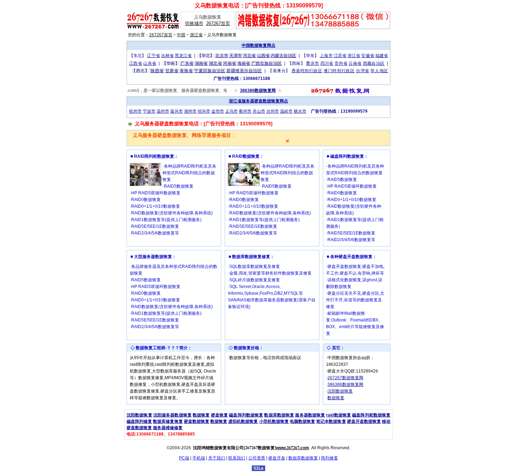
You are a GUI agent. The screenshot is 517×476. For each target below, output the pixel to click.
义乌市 (231, 111)
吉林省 (167, 55)
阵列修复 (329, 458)
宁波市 (149, 111)
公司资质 (256, 458)
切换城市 (194, 23)
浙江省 (196, 34)
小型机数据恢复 (274, 421)
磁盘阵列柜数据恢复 (371, 415)
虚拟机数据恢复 (243, 421)
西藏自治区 (374, 63)
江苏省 (340, 55)
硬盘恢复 (219, 415)
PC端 (184, 458)
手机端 (198, 458)
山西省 (263, 55)
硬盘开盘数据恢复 (364, 421)
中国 (181, 34)
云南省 (355, 63)
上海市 (326, 55)
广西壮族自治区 (266, 63)
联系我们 (236, 458)
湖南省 (201, 63)
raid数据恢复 (338, 415)
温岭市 (286, 111)
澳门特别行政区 (339, 70)
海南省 (243, 63)
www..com (292, 447)
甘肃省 (172, 70)
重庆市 (312, 63)
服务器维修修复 (168, 427)
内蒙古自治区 (283, 55)
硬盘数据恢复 (196, 421)
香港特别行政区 (307, 70)
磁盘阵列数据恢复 (246, 415)
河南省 (229, 63)
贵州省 (340, 63)
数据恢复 (335, 397)
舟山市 (259, 111)
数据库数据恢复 (279, 415)
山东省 (149, 63)
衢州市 (245, 111)
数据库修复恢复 (168, 421)
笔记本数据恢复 (331, 421)
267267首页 (218, 23)
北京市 (221, 55)
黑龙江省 (183, 55)
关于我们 (216, 458)
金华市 (217, 111)
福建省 (381, 55)
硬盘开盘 (276, 458)
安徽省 (367, 55)
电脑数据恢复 (302, 421)
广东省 (186, 63)
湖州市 (190, 111)
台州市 (272, 111)
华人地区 (379, 70)
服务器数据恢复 (310, 415)
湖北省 (215, 63)
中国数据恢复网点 (258, 45)
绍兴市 (204, 111)
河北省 (249, 55)
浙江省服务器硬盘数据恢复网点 (258, 101)
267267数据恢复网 (345, 377)
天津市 (235, 55)
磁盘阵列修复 (139, 421)
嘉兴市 (176, 111)
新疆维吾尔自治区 (244, 70)
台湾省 (362, 70)
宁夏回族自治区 (209, 70)
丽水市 (300, 111)
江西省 (135, 63)
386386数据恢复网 (258, 90)
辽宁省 (153, 55)
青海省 (186, 70)
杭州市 (135, 111)
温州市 (163, 111)
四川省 (326, 63)
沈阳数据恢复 (340, 391)
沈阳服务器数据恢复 (172, 415)
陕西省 (157, 70)
